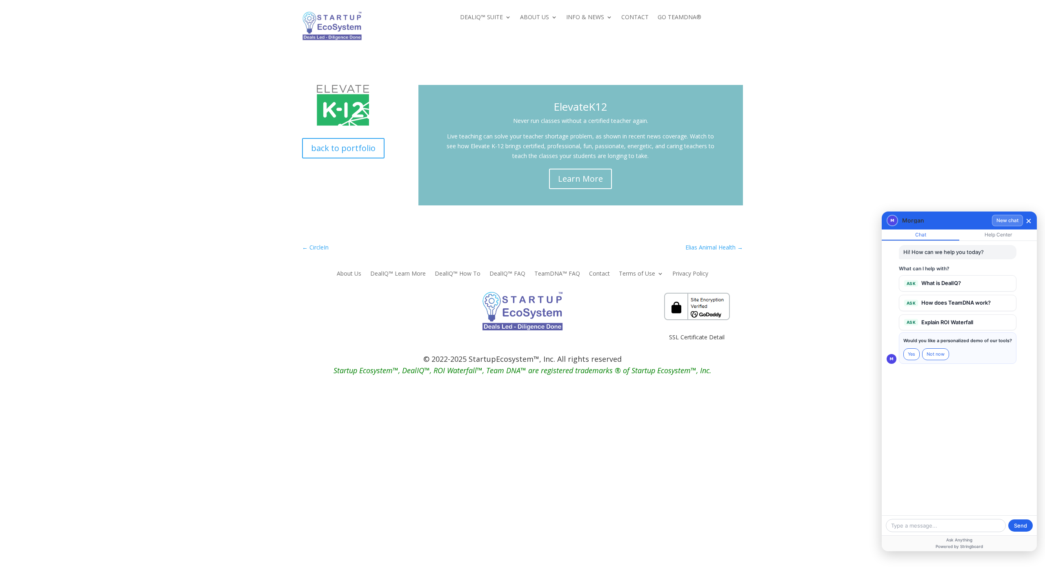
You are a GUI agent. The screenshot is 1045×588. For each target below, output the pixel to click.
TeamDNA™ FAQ (557, 274)
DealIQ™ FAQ (507, 274)
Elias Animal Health (714, 247)
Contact (635, 17)
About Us (534, 17)
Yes (911, 354)
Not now (936, 354)
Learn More (580, 178)
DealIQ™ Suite (481, 17)
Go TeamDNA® (679, 17)
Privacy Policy (690, 274)
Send (1020, 525)
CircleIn (315, 247)
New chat (1007, 220)
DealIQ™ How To (457, 274)
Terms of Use (637, 274)
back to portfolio (343, 148)
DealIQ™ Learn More (398, 274)
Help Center (998, 235)
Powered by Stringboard (959, 546)
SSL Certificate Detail (697, 337)
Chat (920, 235)
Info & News (585, 17)
